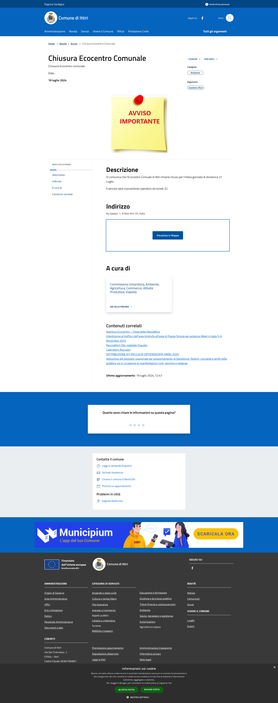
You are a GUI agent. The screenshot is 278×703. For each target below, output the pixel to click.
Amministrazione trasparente (156, 648)
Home (51, 44)
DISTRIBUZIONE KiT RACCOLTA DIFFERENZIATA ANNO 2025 (142, 354)
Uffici (47, 604)
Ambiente (145, 610)
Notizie (191, 593)
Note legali (145, 659)
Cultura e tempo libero (104, 599)
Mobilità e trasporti (102, 631)
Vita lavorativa (100, 604)
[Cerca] (230, 18)
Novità (63, 44)
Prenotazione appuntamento (107, 648)
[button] (139, 697)
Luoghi (191, 620)
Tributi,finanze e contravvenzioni (158, 604)
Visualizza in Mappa (168, 235)
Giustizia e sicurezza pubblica (155, 598)
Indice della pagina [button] (61, 164)
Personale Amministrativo (58, 622)
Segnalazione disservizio (105, 654)
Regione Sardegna (54, 4)
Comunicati (193, 599)
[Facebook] (201, 18)
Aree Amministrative (55, 599)
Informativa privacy (150, 654)
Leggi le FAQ (99, 659)
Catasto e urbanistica (103, 621)
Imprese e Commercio (104, 610)
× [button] (274, 667)
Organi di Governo (54, 593)
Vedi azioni (209, 59)
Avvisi (74, 44)
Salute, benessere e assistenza (156, 616)
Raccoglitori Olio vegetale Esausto (126, 345)
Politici (48, 616)
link (169, 683)
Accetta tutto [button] (126, 689)
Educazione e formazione (153, 593)
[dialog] (139, 683)
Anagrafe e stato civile (104, 593)
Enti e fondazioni (53, 610)
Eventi (190, 626)
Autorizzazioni (147, 622)
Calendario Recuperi (118, 350)
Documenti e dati (53, 628)
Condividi (193, 59)
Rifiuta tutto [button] (152, 689)
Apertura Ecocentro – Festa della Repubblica (133, 332)
